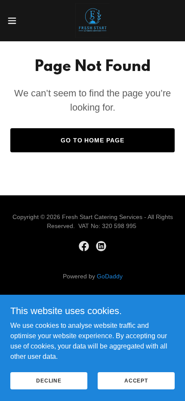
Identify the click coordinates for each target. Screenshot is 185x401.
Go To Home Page (93, 140)
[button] (16, 20)
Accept (136, 380)
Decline (49, 380)
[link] (92, 20)
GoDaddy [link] (110, 276)
